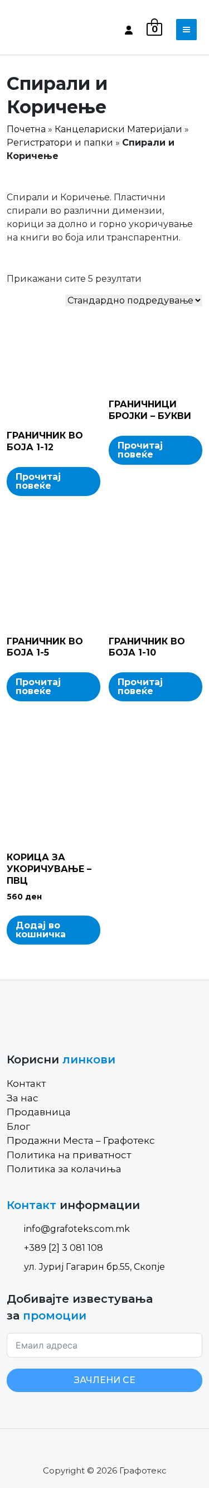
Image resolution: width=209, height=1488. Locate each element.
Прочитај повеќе (38, 481)
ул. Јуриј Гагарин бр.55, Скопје (94, 1266)
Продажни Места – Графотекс (81, 1140)
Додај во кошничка (41, 930)
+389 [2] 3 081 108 (63, 1248)
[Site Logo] (54, 29)
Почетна (26, 129)
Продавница (39, 1112)
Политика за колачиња (64, 1168)
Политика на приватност (69, 1154)
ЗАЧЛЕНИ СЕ (104, 1380)
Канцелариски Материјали (118, 129)
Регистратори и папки (60, 142)
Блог (18, 1126)
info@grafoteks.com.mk (77, 1229)
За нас (22, 1098)
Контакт (26, 1083)
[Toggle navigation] (186, 29)
